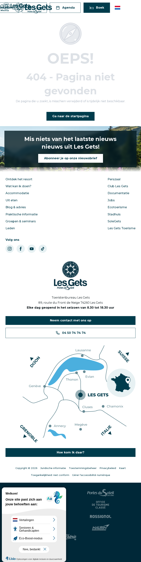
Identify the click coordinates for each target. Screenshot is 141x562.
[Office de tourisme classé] (101, 505)
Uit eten (11, 200)
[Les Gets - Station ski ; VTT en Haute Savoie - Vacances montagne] (33, 8)
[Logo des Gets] (70, 275)
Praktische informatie (22, 214)
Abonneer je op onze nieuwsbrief (70, 158)
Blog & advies (16, 207)
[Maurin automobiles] (101, 527)
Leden (10, 228)
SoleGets (114, 221)
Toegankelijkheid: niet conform (50, 475)
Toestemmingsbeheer (83, 468)
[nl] (118, 7)
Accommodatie (17, 193)
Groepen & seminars (21, 221)
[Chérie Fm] (70, 537)
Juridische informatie (53, 468)
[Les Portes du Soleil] (101, 493)
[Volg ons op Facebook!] (21, 249)
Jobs (111, 200)
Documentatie (118, 193)
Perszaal (114, 179)
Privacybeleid (108, 468)
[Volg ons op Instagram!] (10, 249)
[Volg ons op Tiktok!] (43, 249)
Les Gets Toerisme (121, 228)
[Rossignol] (101, 516)
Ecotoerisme (117, 207)
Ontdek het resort (19, 179)
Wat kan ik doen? (18, 186)
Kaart (122, 468)
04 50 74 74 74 (74, 333)
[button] (118, 7)
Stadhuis (114, 214)
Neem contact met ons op (70, 320)
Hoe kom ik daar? (70, 452)
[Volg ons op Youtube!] (32, 249)
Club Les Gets (118, 186)
